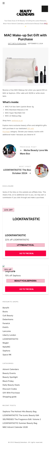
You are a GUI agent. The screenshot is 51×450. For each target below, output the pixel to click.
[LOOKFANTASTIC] (26, 218)
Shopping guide (9, 397)
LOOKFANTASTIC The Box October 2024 (26, 170)
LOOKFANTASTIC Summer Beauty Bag (20, 423)
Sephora (6, 350)
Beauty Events (9, 373)
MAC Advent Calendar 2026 (15, 427)
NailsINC (6, 347)
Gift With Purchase (17, 43)
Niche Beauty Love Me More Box (26, 151)
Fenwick (6, 323)
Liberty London (9, 335)
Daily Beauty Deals (11, 385)
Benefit (6, 307)
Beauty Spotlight (10, 377)
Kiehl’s (5, 327)
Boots (5, 311)
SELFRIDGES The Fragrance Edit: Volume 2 (22, 419)
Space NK (7, 354)
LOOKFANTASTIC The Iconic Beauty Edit (21, 415)
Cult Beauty (8, 315)
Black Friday (8, 381)
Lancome (7, 331)
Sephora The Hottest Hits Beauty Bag (19, 411)
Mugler (6, 343)
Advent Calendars (11, 369)
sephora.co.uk (17, 120)
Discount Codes (10, 389)
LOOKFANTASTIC (10, 339)
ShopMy (45, 9)
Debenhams (8, 319)
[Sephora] (26, 266)
